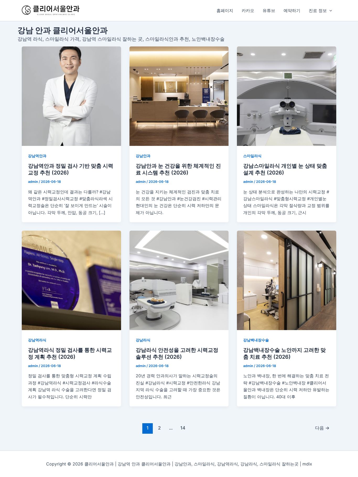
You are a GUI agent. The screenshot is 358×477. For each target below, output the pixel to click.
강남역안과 (37, 155)
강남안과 (143, 155)
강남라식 (143, 340)
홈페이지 (224, 10)
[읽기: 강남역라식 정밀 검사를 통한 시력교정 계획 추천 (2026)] (71, 280)
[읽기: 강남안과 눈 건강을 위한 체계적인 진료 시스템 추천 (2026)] (179, 96)
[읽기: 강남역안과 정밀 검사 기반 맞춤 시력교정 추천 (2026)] (71, 96)
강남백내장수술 (256, 340)
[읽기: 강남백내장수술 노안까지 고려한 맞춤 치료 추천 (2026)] (286, 280)
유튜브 (269, 10)
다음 (322, 428)
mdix (307, 464)
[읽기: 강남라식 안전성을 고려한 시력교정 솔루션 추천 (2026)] (179, 280)
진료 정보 (318, 10)
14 (182, 428)
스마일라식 (252, 155)
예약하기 (292, 10)
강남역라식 (37, 340)
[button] (329, 10)
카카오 (248, 10)
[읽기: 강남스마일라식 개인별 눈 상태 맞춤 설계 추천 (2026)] (286, 96)
